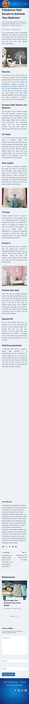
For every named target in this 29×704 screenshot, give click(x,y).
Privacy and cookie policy (14, 685)
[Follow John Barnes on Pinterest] (16, 546)
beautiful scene (8, 311)
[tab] (11, 616)
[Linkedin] (25, 690)
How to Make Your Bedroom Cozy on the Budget (12, 603)
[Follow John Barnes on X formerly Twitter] (6, 546)
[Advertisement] (14, 433)
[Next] (24, 598)
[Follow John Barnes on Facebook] (3, 546)
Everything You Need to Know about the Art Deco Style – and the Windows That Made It (7, 559)
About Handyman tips (10, 682)
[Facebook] (15, 690)
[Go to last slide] (4, 598)
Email (5, 669)
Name (5, 661)
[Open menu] (25, 4)
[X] (18, 690)
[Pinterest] (22, 690)
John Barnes (8, 608)
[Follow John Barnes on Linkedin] (12, 546)
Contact (23, 682)
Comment (6, 638)
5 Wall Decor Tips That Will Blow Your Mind (21, 556)
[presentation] (14, 589)
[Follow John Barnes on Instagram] (9, 546)
